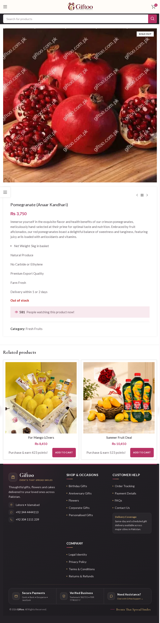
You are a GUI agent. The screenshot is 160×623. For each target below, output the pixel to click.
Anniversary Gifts (80, 493)
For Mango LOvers (41, 437)
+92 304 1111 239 (27, 519)
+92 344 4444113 (27, 512)
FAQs (118, 500)
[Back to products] (142, 195)
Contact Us (122, 507)
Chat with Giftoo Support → (130, 598)
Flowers (74, 500)
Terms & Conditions (82, 569)
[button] (64, 452)
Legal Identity (78, 554)
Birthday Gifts (78, 486)
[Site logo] (80, 6)
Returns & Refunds (81, 576)
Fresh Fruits (34, 329)
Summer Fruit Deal (119, 437)
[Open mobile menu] (5, 7)
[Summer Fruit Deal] (119, 397)
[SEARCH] (152, 18)
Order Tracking (125, 486)
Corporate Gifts (79, 507)
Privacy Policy (77, 562)
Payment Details (125, 493)
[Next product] (147, 195)
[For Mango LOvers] (41, 397)
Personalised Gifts (81, 515)
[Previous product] (137, 195)
